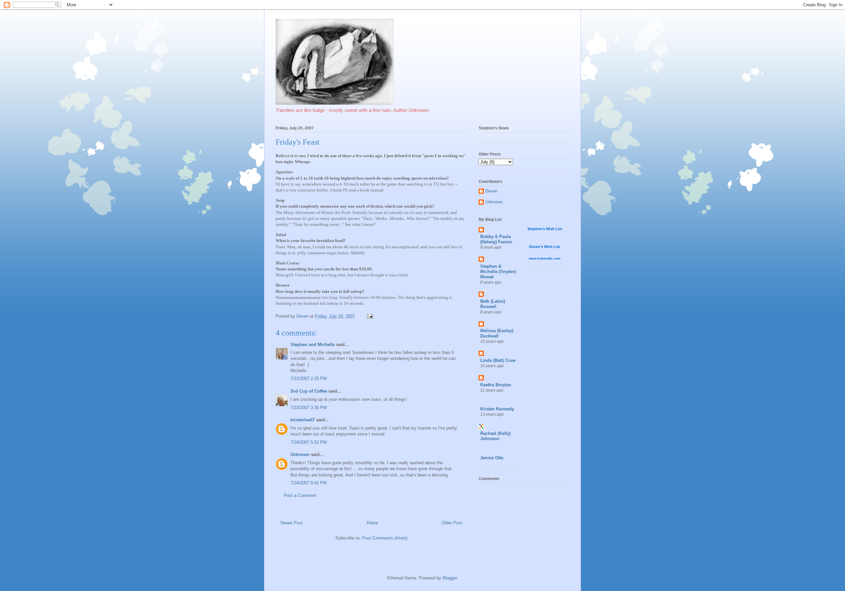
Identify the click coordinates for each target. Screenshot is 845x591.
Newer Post (292, 522)
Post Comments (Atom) (384, 538)
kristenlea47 (302, 419)
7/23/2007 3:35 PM (308, 407)
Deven (491, 191)
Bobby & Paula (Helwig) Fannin (496, 239)
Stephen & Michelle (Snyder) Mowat (498, 271)
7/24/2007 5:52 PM (308, 442)
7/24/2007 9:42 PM (308, 482)
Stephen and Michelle (312, 344)
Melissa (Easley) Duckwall (496, 333)
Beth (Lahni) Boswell (492, 304)
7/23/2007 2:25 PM (308, 378)
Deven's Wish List (544, 247)
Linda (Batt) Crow (498, 360)
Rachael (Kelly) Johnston (495, 436)
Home (372, 522)
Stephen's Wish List (544, 229)
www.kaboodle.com (544, 258)
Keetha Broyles (495, 384)
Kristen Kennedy (497, 408)
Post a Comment (300, 495)
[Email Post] (369, 316)
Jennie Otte (491, 457)
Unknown (300, 454)
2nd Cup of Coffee (308, 391)
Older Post (452, 522)
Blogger (450, 577)
